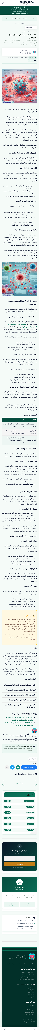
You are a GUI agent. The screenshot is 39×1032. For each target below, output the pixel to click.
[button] (2, 2)
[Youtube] (14, 964)
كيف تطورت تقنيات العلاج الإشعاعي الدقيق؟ (22, 700)
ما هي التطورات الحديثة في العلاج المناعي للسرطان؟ (19, 685)
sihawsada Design (16, 1019)
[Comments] (5, 1029)
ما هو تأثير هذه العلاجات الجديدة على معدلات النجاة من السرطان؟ (20, 706)
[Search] (6, 2)
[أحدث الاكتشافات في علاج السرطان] (19, 103)
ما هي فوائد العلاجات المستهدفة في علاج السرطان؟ (20, 695)
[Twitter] (19, 964)
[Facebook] (32, 964)
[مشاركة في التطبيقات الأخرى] (7, 767)
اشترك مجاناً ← (19, 864)
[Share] (12, 1029)
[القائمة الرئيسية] (36, 2)
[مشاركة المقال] (4, 52)
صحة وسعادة (26, 1022)
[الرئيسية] (33, 18)
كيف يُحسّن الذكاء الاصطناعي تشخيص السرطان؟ (20, 690)
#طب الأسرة (32, 759)
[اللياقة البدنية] (9, 18)
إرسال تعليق (19, 783)
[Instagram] (25, 964)
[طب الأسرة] (26, 18)
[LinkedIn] (8, 964)
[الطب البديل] (18, 18)
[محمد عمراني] (23, 50)
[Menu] (19, 1029)
